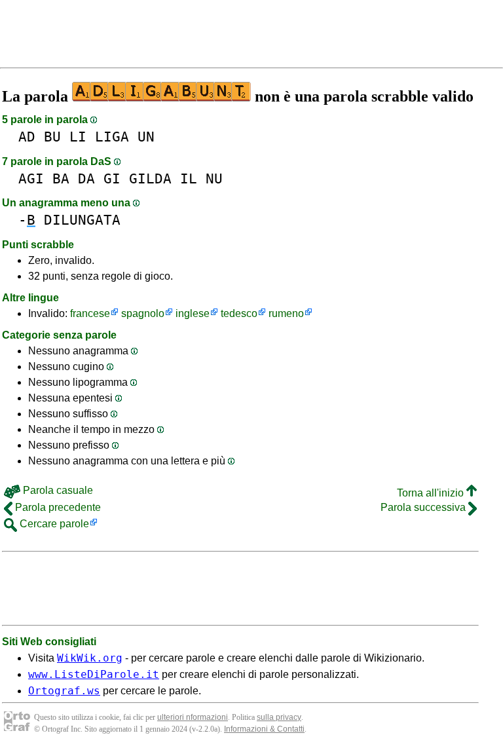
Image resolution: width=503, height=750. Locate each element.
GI (112, 178)
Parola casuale (56, 490)
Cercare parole (53, 523)
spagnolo (142, 313)
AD (26, 136)
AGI (31, 178)
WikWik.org (89, 658)
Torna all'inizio (431, 492)
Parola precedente (56, 507)
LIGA (112, 136)
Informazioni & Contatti (264, 729)
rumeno (286, 313)
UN (146, 136)
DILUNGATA (82, 220)
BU (52, 136)
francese (90, 313)
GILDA (150, 178)
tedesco (239, 313)
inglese (193, 313)
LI (77, 136)
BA (60, 178)
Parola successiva (424, 507)
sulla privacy (279, 717)
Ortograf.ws (64, 690)
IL (188, 178)
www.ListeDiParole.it (93, 674)
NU (214, 178)
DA (86, 178)
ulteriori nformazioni (192, 717)
